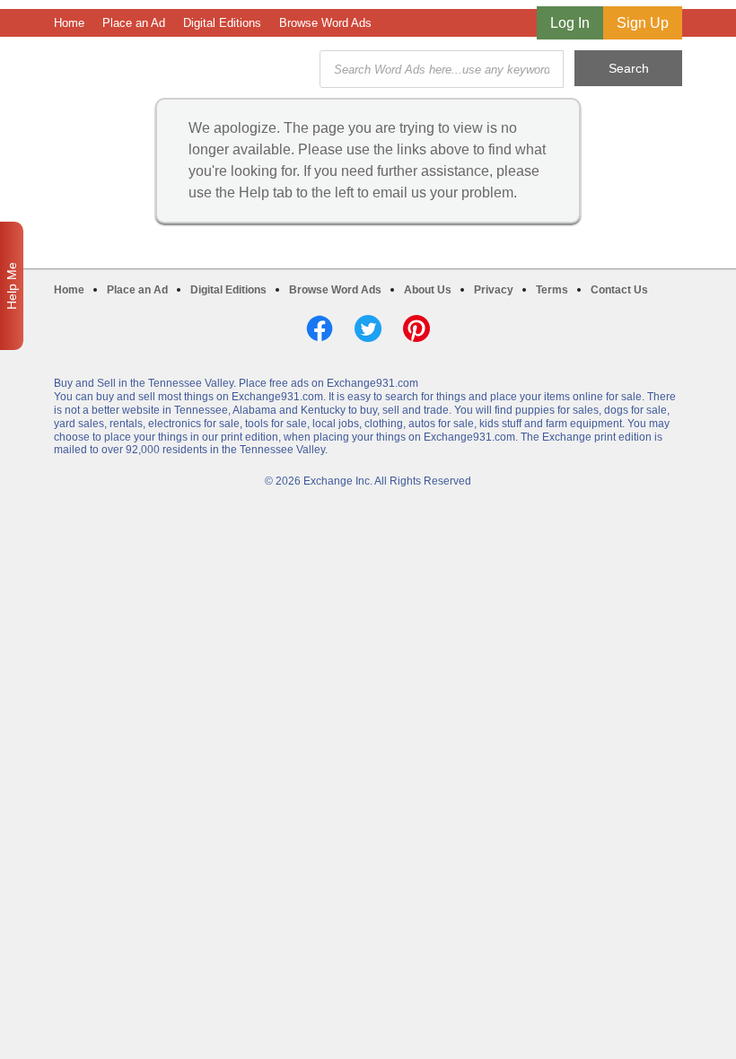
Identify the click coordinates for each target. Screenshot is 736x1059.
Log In (570, 23)
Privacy (493, 290)
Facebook (319, 328)
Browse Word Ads (325, 23)
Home (69, 23)
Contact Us (619, 290)
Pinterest (416, 328)
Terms (552, 290)
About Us (427, 290)
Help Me (11, 286)
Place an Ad (133, 23)
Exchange (181, 69)
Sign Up (643, 23)
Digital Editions (222, 23)
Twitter (368, 328)
